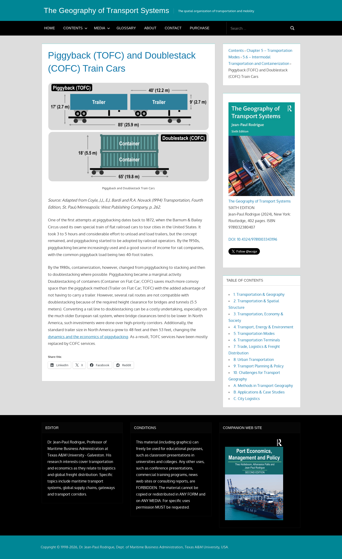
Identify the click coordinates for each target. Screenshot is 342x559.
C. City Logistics (247, 398)
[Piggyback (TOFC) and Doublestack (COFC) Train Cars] (128, 132)
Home (49, 28)
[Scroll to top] (331, 548)
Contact (173, 28)
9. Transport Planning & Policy (259, 366)
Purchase (199, 28)
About (150, 28)
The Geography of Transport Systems (106, 10)
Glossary (126, 28)
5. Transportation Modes (254, 333)
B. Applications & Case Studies (259, 392)
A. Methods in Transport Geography (263, 385)
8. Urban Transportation (254, 359)
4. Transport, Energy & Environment (263, 327)
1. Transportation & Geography (259, 294)
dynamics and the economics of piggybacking (88, 336)
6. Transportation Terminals (257, 340)
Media (99, 28)
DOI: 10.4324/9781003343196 (252, 239)
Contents (73, 28)
